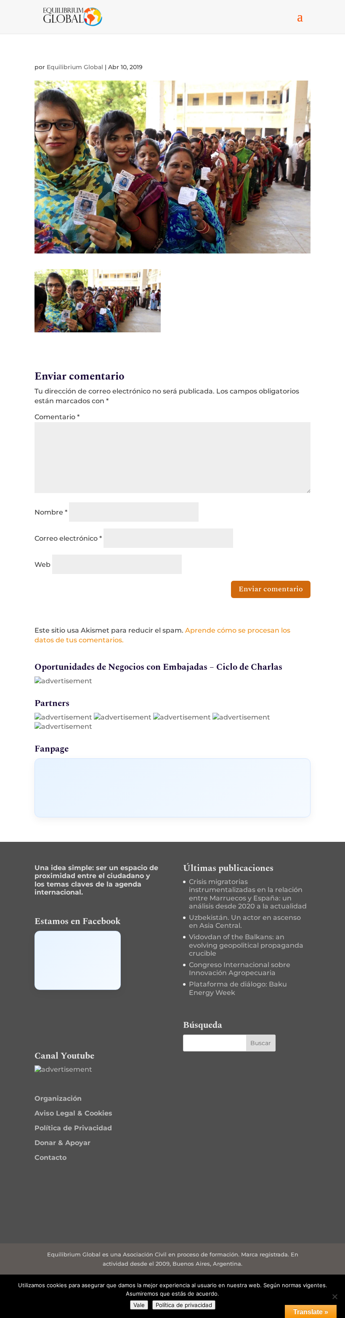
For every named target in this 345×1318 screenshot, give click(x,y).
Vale (139, 1305)
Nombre (50, 512)
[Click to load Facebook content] (172, 787)
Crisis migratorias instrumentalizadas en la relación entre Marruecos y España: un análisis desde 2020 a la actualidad (248, 894)
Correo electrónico (68, 538)
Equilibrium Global (75, 67)
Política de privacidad (184, 1305)
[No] (334, 1296)
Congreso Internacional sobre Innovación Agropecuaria (239, 969)
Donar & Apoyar (62, 1143)
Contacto (50, 1158)
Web (42, 565)
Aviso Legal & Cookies (73, 1113)
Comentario (57, 417)
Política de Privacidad (73, 1128)
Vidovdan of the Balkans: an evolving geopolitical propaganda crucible (246, 945)
